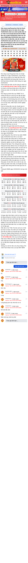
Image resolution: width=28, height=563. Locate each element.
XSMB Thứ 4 (20, 93)
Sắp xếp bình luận (19, 266)
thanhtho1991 (8, 291)
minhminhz (8, 269)
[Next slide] (25, 24)
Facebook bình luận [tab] (10, 257)
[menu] (2, 2)
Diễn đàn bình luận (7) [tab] (10, 254)
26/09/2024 (22, 24)
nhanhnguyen (8, 284)
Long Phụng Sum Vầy (9, 14)
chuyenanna (8, 298)
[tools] (26, 2)
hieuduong (7, 313)
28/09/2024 (8, 24)
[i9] (14, 9)
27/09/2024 (15, 24)
